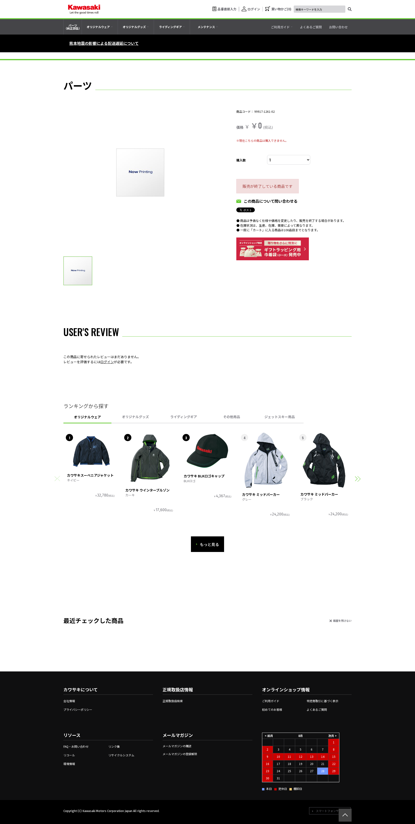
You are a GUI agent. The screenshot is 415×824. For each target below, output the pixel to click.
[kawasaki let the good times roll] (84, 9)
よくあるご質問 (317, 709)
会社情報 (69, 701)
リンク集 (114, 746)
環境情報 (69, 764)
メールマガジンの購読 (177, 746)
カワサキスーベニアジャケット (90, 475)
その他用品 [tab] (231, 416)
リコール (69, 755)
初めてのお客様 (272, 709)
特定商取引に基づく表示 (322, 701)
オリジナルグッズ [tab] (135, 416)
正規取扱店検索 (173, 701)
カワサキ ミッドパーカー (261, 494)
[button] (358, 479)
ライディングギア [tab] (183, 416)
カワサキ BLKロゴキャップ (204, 476)
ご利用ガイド (270, 701)
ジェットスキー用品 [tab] (279, 416)
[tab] (100, 26)
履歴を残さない (342, 620)
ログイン (107, 361)
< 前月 (269, 736)
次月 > (332, 736)
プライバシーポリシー (77, 709)
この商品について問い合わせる (271, 201)
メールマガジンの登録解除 (180, 754)
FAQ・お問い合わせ (76, 746)
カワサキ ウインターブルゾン (147, 490)
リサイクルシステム (121, 755)
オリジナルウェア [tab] (87, 417)
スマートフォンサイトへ (332, 811)
